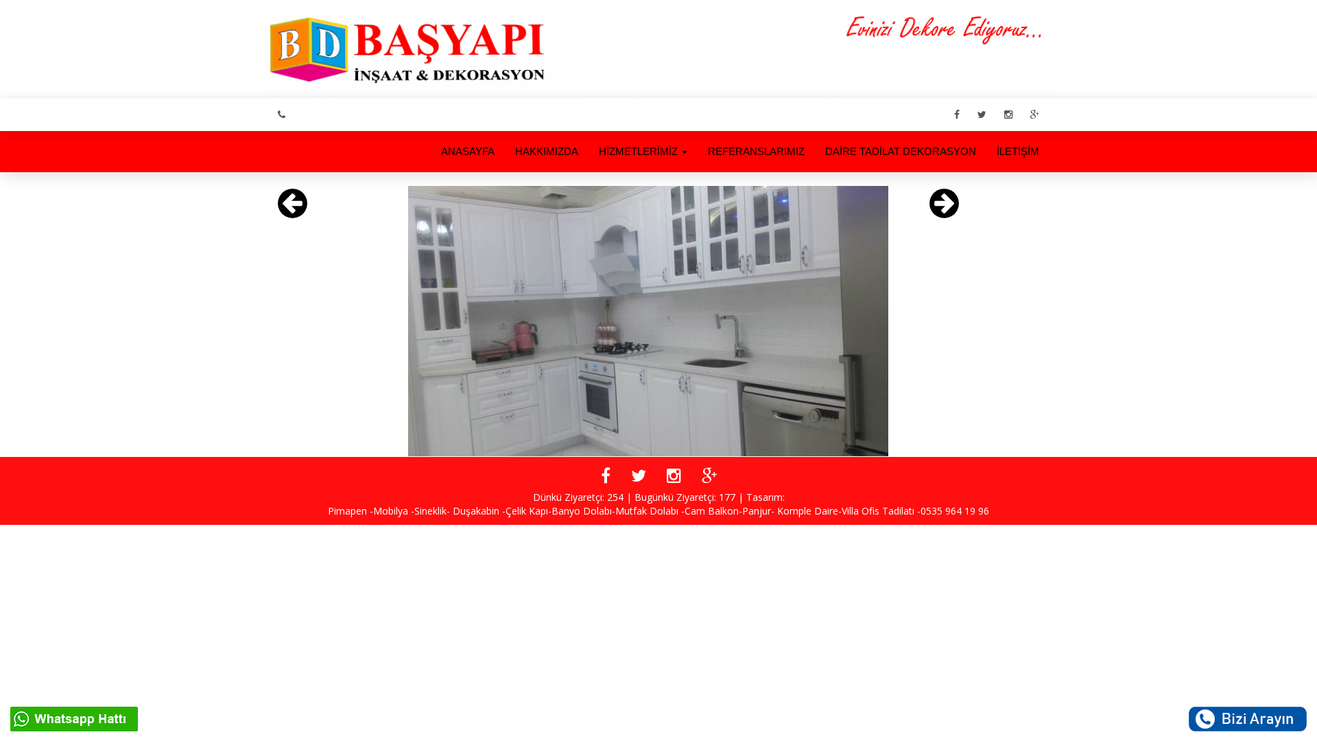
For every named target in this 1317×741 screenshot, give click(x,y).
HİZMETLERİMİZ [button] (639, 151)
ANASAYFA (468, 151)
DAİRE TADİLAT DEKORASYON (900, 151)
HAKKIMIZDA (546, 151)
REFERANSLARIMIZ (756, 151)
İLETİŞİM (1018, 151)
